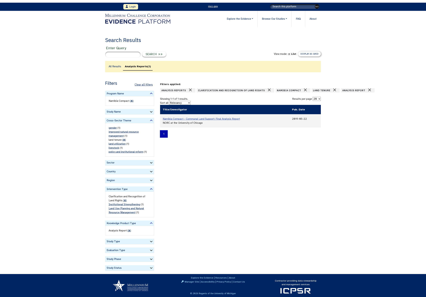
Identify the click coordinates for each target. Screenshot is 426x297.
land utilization (117, 144)
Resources (221, 277)
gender (113, 128)
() (131, 101)
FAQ (298, 18)
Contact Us (239, 281)
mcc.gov (213, 6)
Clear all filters (144, 84)
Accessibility (207, 281)
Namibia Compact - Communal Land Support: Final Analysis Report (201, 119)
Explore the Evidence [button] (239, 18)
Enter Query (116, 48)
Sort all (164, 103)
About (313, 18)
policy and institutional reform (126, 151)
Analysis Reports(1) (138, 66)
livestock (114, 147)
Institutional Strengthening (124, 204)
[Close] (190, 90)
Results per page (302, 99)
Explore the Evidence (202, 277)
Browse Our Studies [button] (273, 18)
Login (132, 6)
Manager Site (192, 281)
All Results (115, 66)
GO (317, 6)
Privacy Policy (223, 281)
